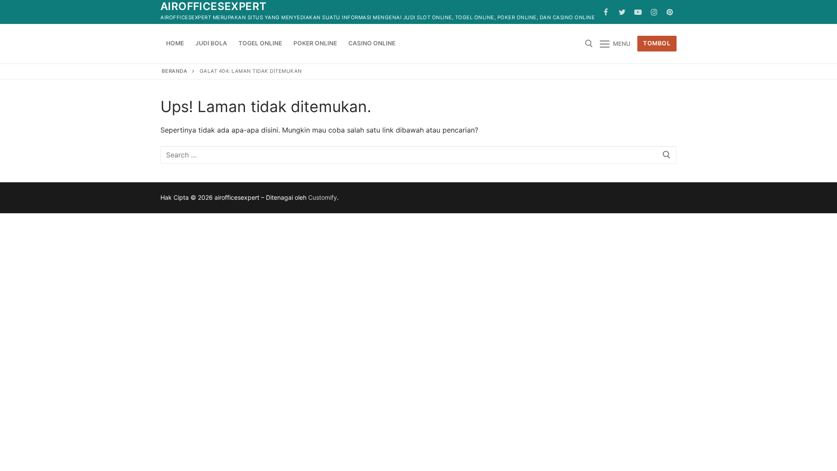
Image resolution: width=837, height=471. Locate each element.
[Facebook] (606, 12)
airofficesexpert (213, 6)
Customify (322, 197)
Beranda (174, 71)
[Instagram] (654, 12)
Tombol (656, 43)
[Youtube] (638, 12)
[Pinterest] (670, 12)
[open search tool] (589, 44)
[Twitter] (622, 12)
